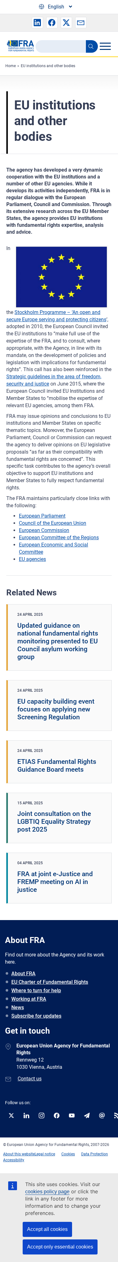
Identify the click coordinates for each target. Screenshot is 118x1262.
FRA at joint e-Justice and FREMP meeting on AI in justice (55, 881)
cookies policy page (47, 1191)
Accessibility (13, 1160)
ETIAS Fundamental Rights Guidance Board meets (56, 765)
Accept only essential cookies (60, 1246)
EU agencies (32, 559)
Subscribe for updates (36, 1016)
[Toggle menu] (105, 46)
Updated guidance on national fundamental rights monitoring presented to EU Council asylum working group (57, 641)
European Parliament (42, 516)
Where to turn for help (36, 990)
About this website (19, 1154)
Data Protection (94, 1154)
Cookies (68, 1154)
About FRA (23, 974)
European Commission (44, 530)
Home (10, 66)
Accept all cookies (47, 1229)
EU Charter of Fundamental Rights (49, 982)
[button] (37, 22)
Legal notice (45, 1154)
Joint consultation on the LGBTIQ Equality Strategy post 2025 (54, 821)
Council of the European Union (52, 523)
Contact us (30, 1079)
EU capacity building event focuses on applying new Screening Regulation (55, 709)
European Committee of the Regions (59, 537)
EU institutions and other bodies (48, 66)
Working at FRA (28, 999)
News (17, 1007)
